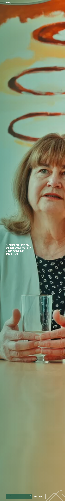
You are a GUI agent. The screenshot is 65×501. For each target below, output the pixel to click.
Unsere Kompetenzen (38, 496)
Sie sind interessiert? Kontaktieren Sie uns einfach (14, 496)
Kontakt (54, 3)
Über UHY (15, 3)
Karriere (25, 3)
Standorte (29, 3)
